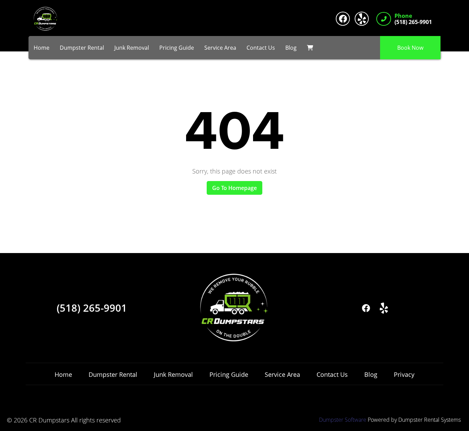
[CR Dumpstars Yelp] (362, 19)
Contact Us (261, 47)
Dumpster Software (342, 419)
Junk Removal (131, 47)
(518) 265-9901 (92, 307)
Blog (291, 47)
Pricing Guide (176, 47)
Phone (403, 16)
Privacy (404, 374)
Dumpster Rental (82, 47)
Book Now (410, 47)
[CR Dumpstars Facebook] (343, 19)
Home (41, 47)
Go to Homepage (234, 188)
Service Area (220, 47)
